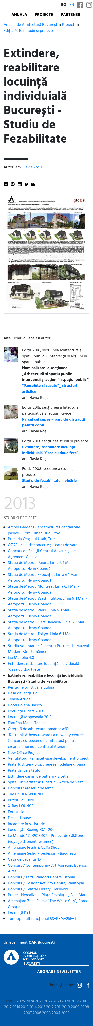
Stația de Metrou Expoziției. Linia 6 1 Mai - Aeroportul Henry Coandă (43, 578)
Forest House (19, 812)
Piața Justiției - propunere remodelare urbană (46, 764)
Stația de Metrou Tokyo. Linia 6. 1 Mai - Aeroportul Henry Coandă (41, 637)
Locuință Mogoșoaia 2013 (29, 717)
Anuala (19, 15)
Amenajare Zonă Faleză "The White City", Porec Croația (48, 904)
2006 (37, 1013)
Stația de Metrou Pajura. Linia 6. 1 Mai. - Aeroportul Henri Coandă (41, 566)
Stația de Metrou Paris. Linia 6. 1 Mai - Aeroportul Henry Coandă (40, 613)
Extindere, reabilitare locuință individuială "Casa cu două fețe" (43, 667)
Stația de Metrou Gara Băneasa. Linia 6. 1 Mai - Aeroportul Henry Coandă (47, 625)
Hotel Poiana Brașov (25, 705)
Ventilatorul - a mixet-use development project (48, 759)
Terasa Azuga (19, 699)
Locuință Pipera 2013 (25, 711)
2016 (16, 1007)
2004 (56, 1013)
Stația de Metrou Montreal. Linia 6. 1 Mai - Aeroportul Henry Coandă (43, 589)
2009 (75, 1007)
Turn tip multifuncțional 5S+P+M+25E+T (42, 919)
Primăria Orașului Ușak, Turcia (33, 539)
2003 (65, 1013)
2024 (30, 1001)
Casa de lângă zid (23, 693)
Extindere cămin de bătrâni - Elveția (38, 776)
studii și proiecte (40, 31)
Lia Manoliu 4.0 (21, 658)
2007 (28, 1013)
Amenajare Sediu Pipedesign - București (42, 853)
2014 (33, 1007)
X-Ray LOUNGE (21, 806)
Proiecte (44, 15)
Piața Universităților (25, 770)
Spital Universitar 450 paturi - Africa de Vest (45, 782)
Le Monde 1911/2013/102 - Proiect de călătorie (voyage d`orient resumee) (46, 839)
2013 (41, 1007)
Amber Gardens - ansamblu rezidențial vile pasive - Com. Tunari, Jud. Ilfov (44, 530)
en (71, 5)
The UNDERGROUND (25, 794)
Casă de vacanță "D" (25, 859)
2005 (46, 1013)
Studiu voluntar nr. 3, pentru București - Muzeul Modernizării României (48, 649)
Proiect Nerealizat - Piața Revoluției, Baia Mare (47, 895)
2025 (21, 1001)
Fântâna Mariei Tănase (27, 723)
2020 (66, 1001)
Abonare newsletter (59, 972)
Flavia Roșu (32, 167)
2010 (66, 1007)
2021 (57, 1001)
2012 (50, 1007)
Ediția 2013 (13, 31)
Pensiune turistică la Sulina (31, 687)
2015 (24, 1007)
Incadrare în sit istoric (26, 824)
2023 (39, 1001)
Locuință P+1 (19, 913)
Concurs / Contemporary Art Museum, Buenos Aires (47, 868)
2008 (84, 1007)
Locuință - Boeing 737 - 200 (31, 830)
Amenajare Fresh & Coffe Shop (34, 848)
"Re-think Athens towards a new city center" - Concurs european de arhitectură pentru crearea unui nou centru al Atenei (47, 741)
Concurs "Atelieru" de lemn (31, 788)
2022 (48, 1001)
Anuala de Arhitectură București (31, 25)
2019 (75, 1001)
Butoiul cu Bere (21, 800)
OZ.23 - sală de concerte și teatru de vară (42, 545)
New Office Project (24, 753)
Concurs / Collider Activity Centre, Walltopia (46, 883)
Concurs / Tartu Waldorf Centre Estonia (41, 877)
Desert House (19, 818)
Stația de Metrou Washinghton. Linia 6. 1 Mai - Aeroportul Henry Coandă (47, 601)
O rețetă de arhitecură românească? (38, 729)
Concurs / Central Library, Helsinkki (38, 889)
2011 (58, 1007)
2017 (7, 1007)
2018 (83, 1001)
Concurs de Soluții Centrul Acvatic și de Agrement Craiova (42, 554)
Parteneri (71, 15)
